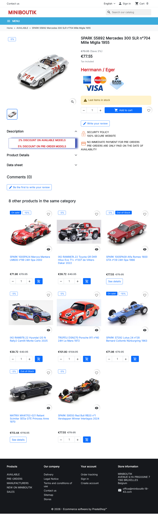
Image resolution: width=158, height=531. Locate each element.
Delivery (48, 474)
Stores (47, 499)
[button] (124, 3)
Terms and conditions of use (58, 485)
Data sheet (15, 165)
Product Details (18, 155)
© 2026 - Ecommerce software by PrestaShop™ (79, 509)
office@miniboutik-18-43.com (135, 490)
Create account (90, 483)
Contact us (13, 3)
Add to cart (123, 110)
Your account (88, 466)
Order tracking (89, 474)
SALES (11, 491)
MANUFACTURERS (18, 483)
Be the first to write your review (29, 187)
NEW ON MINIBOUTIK (19, 487)
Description (15, 131)
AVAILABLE (13, 474)
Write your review (97, 123)
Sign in (85, 478)
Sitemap (48, 494)
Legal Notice (51, 478)
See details (114, 281)
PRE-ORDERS (14, 478)
